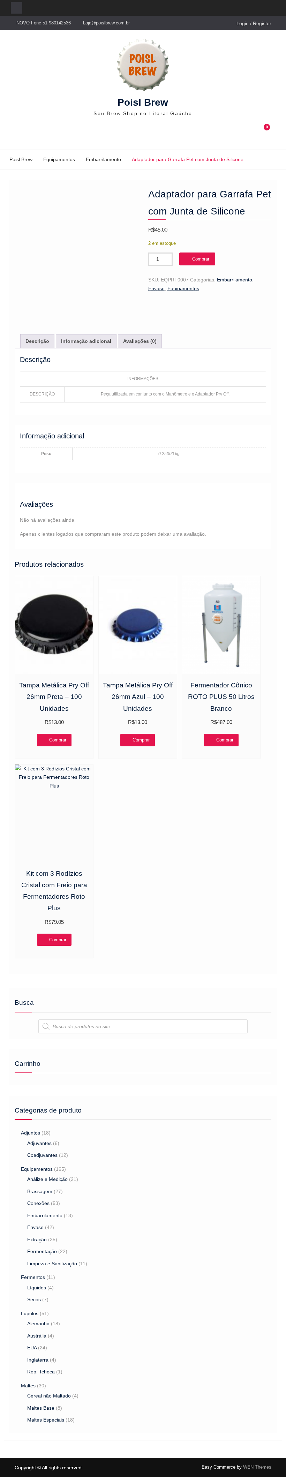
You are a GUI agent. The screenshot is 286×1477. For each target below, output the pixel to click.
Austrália (36, 1336)
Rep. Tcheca (41, 1371)
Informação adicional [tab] (86, 341)
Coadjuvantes (42, 1155)
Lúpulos (29, 1313)
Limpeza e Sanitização (52, 1263)
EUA (32, 1347)
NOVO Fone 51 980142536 (43, 22)
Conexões (38, 1203)
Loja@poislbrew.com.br (106, 22)
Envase (156, 288)
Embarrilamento (103, 159)
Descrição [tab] (37, 341)
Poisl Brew (143, 102)
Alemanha (38, 1323)
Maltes (28, 1385)
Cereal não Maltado (49, 1396)
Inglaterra (37, 1360)
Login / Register (253, 23)
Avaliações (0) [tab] (140, 341)
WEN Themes (257, 1467)
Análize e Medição (47, 1179)
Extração (37, 1239)
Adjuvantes (39, 1143)
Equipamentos (59, 159)
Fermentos (33, 1277)
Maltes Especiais (45, 1420)
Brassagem (39, 1191)
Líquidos (36, 1287)
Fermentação (42, 1251)
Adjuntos (30, 1133)
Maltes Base (40, 1408)
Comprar (200, 259)
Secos (34, 1299)
